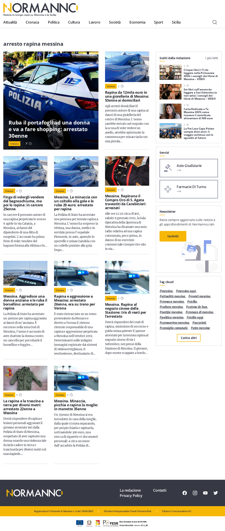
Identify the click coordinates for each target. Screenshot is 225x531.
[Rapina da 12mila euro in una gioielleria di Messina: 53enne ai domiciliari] (127, 66)
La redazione (130, 490)
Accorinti (200, 323)
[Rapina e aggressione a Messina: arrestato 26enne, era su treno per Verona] (76, 273)
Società (115, 22)
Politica (53, 22)
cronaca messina (173, 302)
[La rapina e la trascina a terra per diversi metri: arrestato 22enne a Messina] (25, 378)
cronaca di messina (200, 312)
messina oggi (187, 291)
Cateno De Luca (197, 307)
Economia (137, 22)
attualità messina (173, 296)
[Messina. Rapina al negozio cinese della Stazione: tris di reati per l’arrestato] (127, 277)
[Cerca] (214, 22)
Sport (158, 22)
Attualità (10, 22)
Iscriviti (172, 236)
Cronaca (32, 22)
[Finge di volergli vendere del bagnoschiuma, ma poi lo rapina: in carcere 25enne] (25, 171)
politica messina (172, 317)
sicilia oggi (196, 317)
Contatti (159, 490)
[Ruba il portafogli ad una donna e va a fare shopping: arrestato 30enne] (50, 100)
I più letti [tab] (211, 58)
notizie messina (172, 312)
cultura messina (172, 307)
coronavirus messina (175, 323)
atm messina (201, 328)
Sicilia (176, 22)
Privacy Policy (131, 495)
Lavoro (94, 22)
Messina (167, 291)
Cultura (74, 22)
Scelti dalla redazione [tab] (175, 58)
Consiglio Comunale (175, 328)
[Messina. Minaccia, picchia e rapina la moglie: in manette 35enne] (76, 378)
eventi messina (200, 296)
